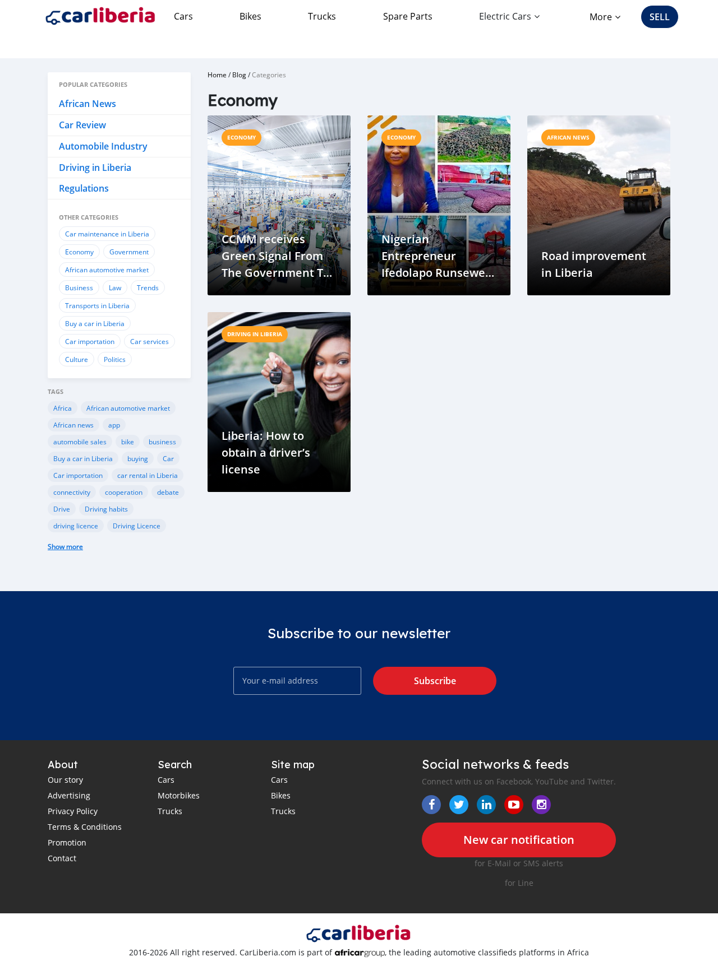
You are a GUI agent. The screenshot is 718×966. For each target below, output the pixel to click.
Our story (65, 779)
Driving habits (106, 508)
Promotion (67, 842)
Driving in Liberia (95, 167)
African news (73, 424)
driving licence (75, 525)
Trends (148, 287)
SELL (660, 17)
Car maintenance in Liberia (107, 233)
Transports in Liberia (97, 305)
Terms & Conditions (85, 826)
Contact (62, 858)
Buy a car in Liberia (95, 323)
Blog (239, 74)
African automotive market (107, 269)
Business (79, 287)
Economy (79, 251)
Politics (115, 359)
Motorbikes (179, 795)
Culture (76, 359)
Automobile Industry (103, 146)
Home (217, 74)
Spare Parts (407, 16)
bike (127, 441)
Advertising (69, 795)
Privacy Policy (73, 811)
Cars (183, 16)
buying (137, 458)
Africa (62, 407)
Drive (61, 508)
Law (115, 287)
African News (87, 103)
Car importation (89, 341)
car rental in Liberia (147, 475)
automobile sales (80, 441)
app (114, 424)
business (162, 441)
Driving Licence (136, 525)
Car (168, 458)
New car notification (518, 839)
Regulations (84, 188)
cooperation (123, 491)
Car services (149, 341)
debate (168, 491)
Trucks (322, 16)
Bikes (250, 16)
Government (129, 251)
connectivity (71, 491)
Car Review (82, 125)
